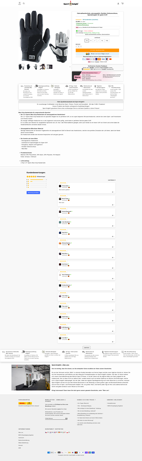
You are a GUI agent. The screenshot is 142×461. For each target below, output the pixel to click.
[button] (87, 20)
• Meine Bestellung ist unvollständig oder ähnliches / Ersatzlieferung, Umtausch (90, 414)
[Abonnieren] (66, 418)
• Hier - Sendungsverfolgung (84, 405)
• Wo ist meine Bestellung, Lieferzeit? (86, 411)
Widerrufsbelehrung (23, 442)
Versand (20, 445)
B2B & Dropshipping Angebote (25, 435)
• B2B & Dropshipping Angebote (115, 405)
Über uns (20, 432)
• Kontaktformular (111, 403)
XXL (107, 40)
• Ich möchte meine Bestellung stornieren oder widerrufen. (88, 423)
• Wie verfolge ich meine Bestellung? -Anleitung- (89, 408)
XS (87, 40)
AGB (19, 448)
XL (102, 40)
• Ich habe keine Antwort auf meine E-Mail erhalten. (90, 417)
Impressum (21, 437)
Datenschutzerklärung (23, 440)
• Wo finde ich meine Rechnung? (85, 420)
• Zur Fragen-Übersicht (83, 403)
